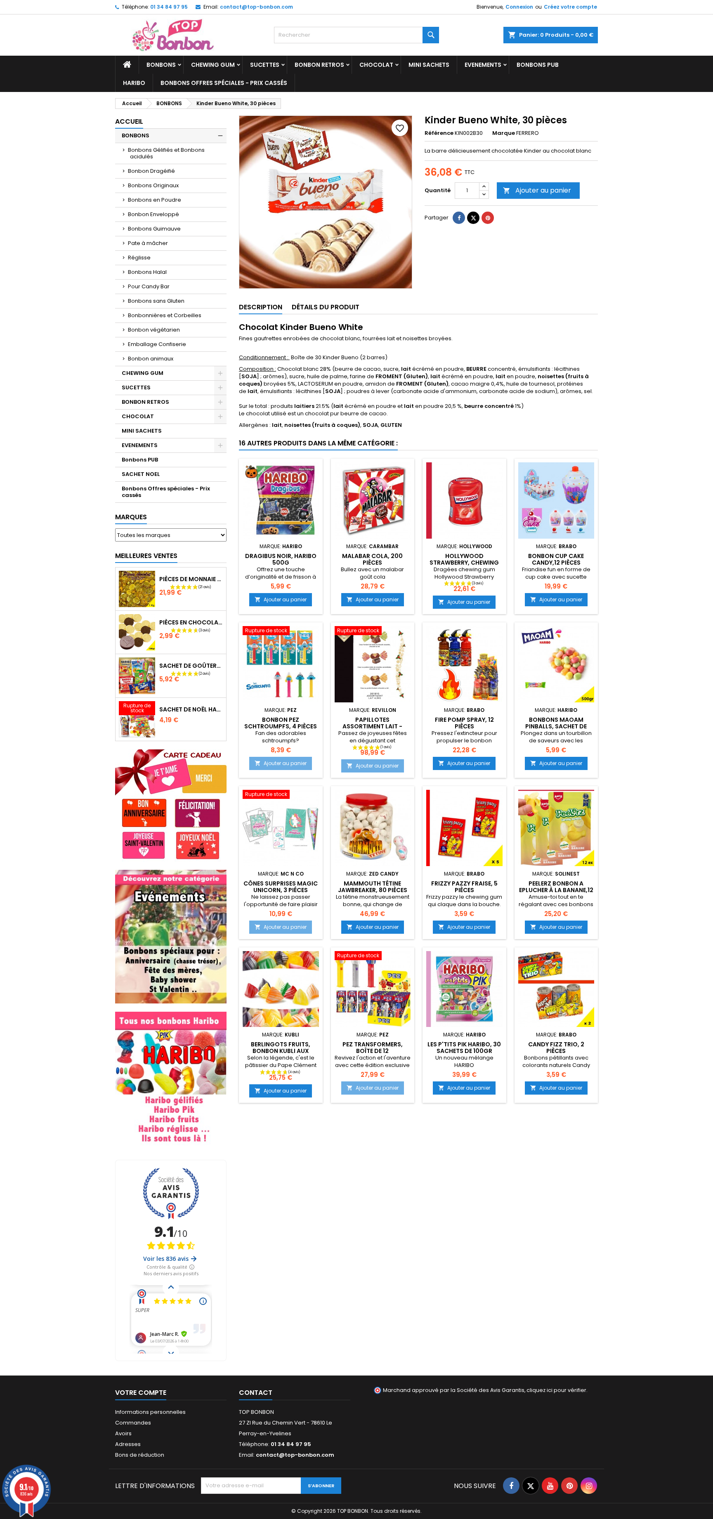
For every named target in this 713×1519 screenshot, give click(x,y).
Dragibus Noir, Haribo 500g (280, 559)
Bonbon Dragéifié (151, 171)
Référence (439, 133)
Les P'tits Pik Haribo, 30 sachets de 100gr (464, 1047)
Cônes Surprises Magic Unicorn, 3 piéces (280, 886)
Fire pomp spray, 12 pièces (464, 723)
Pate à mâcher (148, 243)
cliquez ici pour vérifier (556, 1390)
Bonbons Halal (147, 272)
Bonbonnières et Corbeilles (164, 315)
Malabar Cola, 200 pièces (372, 559)
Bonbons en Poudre (154, 200)
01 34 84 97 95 (169, 6)
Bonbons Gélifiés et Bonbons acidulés (166, 153)
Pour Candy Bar (149, 286)
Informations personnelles (150, 1412)
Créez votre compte (570, 6)
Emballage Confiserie (157, 344)
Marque (503, 133)
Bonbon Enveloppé (153, 214)
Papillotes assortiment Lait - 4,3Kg (372, 726)
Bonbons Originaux (153, 185)
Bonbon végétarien (154, 330)
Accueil (129, 121)
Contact (255, 1392)
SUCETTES (264, 65)
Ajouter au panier (537, 190)
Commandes (133, 1423)
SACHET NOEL (141, 474)
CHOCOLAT (376, 65)
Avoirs (123, 1433)
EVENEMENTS (483, 65)
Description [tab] (260, 307)
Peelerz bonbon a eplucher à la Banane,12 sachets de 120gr (556, 890)
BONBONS (161, 65)
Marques (131, 517)
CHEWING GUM (213, 65)
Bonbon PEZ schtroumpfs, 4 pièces (280, 723)
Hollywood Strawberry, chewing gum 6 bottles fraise (464, 562)
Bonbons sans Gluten (156, 301)
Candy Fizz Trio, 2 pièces (556, 1047)
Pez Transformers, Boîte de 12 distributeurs (372, 1051)
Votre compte (140, 1392)
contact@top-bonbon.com (256, 6)
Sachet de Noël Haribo (191, 709)
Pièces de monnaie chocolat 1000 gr (191, 579)
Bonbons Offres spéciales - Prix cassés (224, 83)
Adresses (128, 1444)
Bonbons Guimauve (154, 229)
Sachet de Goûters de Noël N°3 (191, 665)
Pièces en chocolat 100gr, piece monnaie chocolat (191, 622)
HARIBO (134, 83)
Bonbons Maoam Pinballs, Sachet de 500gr (556, 726)
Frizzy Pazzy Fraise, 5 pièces (464, 886)
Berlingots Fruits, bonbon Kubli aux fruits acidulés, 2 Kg (281, 1051)
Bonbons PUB (538, 65)
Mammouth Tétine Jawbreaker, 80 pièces (372, 886)
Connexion (519, 6)
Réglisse (139, 257)
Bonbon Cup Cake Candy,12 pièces (556, 559)
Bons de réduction (139, 1455)
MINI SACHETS (428, 65)
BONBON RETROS (319, 65)
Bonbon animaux (150, 359)
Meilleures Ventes (146, 555)
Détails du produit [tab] (325, 307)
